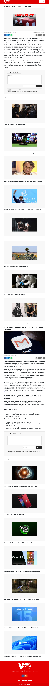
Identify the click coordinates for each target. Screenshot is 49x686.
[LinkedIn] (9, 35)
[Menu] (44, 1)
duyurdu (6, 392)
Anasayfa (13, 671)
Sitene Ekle (35, 671)
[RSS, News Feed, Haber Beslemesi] (25, 676)
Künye (17, 671)
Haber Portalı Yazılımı (25, 684)
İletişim (22, 671)
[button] (39, 35)
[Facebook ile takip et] (23, 676)
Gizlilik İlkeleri (28, 671)
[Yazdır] (36, 35)
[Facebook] (5, 35)
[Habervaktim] (7, 1)
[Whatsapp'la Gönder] (11, 35)
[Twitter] (7, 35)
